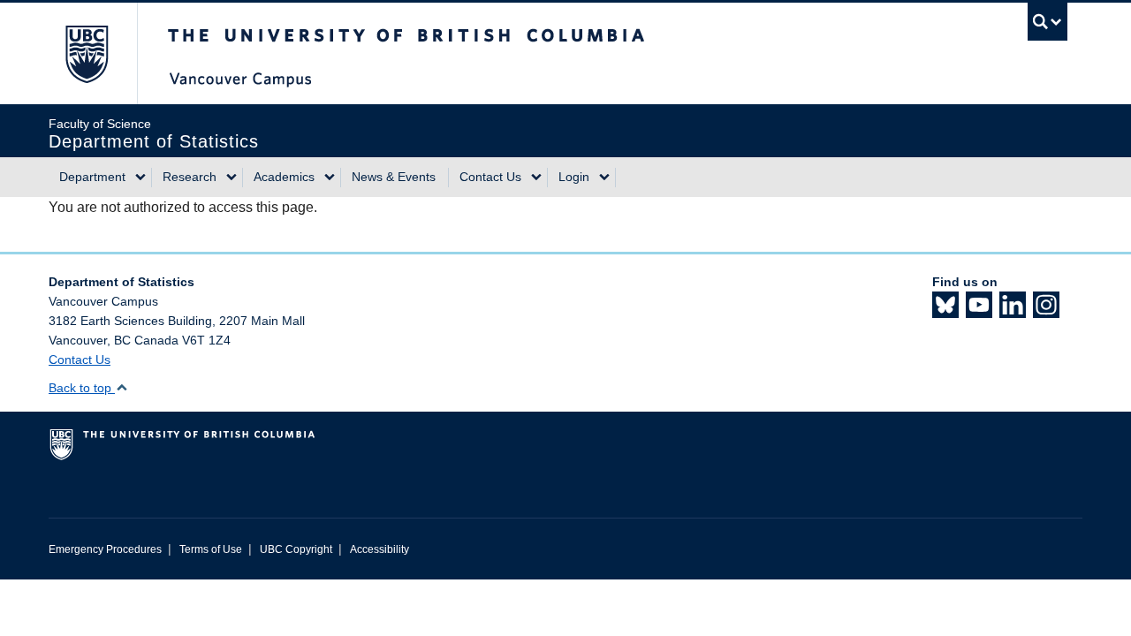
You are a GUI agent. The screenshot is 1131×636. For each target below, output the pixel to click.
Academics (284, 177)
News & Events (394, 177)
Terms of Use (210, 549)
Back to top (82, 388)
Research (189, 177)
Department (92, 177)
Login (573, 177)
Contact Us (490, 177)
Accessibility (379, 549)
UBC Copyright (296, 549)
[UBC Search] (1047, 22)
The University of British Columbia (86, 53)
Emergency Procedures (105, 549)
